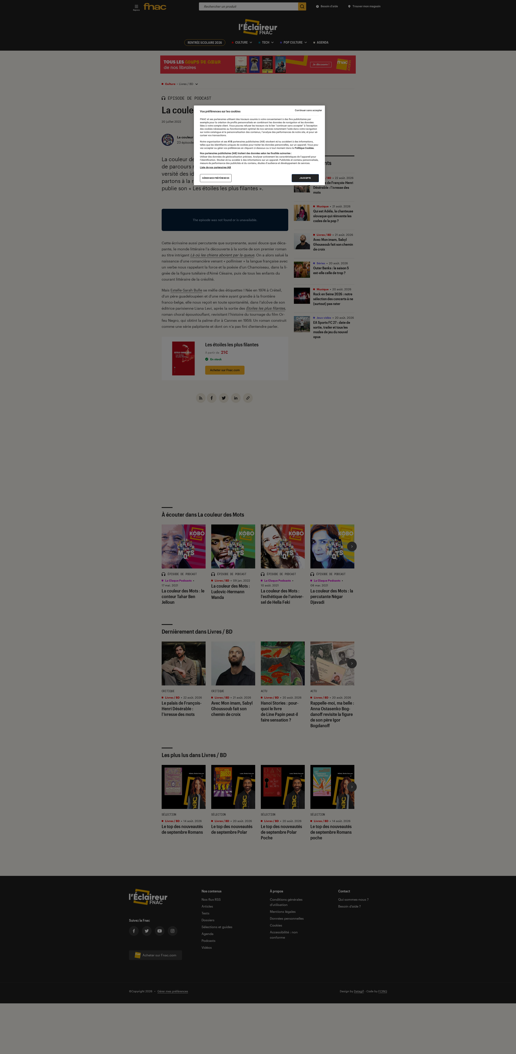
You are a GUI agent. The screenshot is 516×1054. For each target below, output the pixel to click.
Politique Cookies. (304, 147)
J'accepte (305, 178)
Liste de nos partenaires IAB (215, 167)
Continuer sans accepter (308, 110)
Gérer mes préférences (215, 178)
